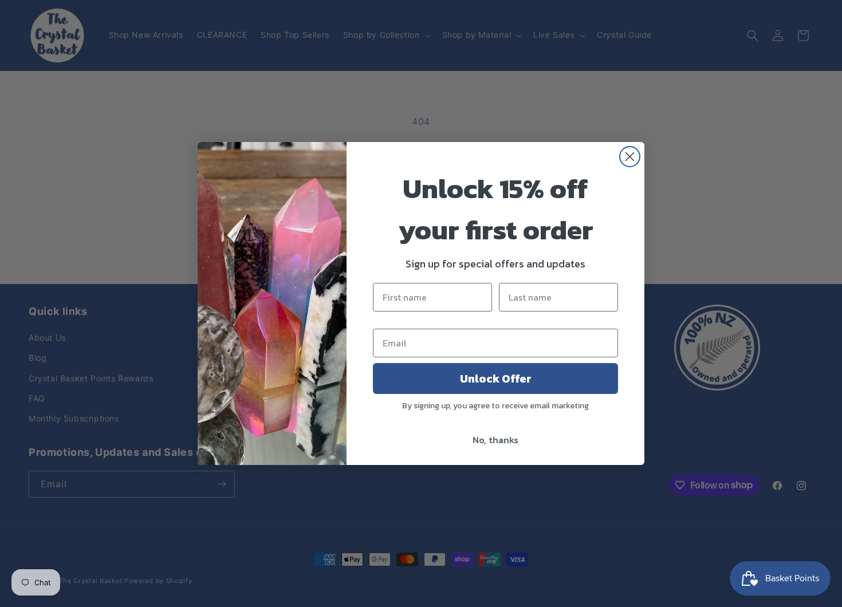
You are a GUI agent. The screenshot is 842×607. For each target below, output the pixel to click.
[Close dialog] (630, 157)
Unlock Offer (496, 378)
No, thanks (495, 440)
